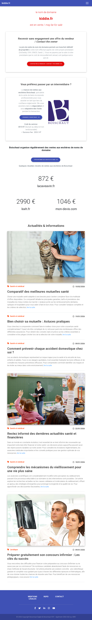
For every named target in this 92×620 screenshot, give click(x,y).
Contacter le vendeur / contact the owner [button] (44, 64)
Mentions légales (32, 598)
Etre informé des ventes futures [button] (44, 159)
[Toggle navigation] (87, 3)
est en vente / (46, 24)
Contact (59, 597)
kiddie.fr (46, 18)
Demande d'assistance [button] (29, 117)
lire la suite (31, 307)
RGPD (46, 597)
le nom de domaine (46, 12)
